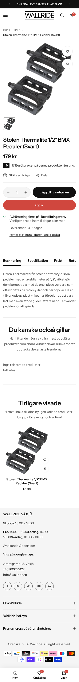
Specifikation (37, 260)
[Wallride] (39, 15)
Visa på (18, 554)
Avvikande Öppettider (19, 546)
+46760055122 (13, 569)
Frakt (58, 260)
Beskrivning (12, 260)
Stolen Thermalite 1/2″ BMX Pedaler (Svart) (26, 481)
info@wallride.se (15, 575)
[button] (9, 4)
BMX (17, 30)
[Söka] (62, 15)
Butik (6, 30)
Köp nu (39, 205)
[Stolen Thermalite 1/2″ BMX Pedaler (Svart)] (27, 450)
